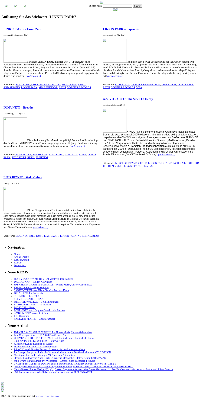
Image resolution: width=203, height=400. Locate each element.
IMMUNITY (71, 154)
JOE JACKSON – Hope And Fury (31, 287)
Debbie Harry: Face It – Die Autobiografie (35, 346)
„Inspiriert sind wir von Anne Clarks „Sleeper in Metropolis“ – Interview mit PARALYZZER (61, 358)
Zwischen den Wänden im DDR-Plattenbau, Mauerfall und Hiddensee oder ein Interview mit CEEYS (65, 363)
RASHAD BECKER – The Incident (32, 304)
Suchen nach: (95, 5)
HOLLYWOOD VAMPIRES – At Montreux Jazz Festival (43, 279)
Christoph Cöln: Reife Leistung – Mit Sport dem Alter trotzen (44, 355)
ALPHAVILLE (23, 154)
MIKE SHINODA (48, 87)
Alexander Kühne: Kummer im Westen (33, 343)
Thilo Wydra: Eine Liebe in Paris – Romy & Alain (39, 340)
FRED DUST (36, 235)
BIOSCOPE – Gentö (24, 307)
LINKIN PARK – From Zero (22, 29)
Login (47, 396)
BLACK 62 (121, 163)
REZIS (62, 87)
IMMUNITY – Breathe (18, 107)
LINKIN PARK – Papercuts (121, 29)
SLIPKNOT (42, 157)
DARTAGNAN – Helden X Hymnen (33, 281)
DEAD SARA (69, 84)
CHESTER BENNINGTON (46, 84)
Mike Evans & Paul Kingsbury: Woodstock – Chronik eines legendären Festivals (54, 360)
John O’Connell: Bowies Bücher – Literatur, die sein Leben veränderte (49, 349)
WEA (139, 87)
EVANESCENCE (137, 163)
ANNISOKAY (39, 154)
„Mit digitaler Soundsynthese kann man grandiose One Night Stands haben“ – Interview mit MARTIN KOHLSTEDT (73, 366)
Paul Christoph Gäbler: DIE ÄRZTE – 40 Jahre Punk (41, 335)
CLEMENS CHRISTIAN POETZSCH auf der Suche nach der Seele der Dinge (54, 338)
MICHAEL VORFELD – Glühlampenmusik (36, 301)
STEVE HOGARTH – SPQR (29, 299)
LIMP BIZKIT (168, 84)
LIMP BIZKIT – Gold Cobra (22, 177)
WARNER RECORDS (79, 87)
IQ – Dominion (21, 316)
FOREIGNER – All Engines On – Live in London (39, 310)
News (17, 254)
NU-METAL (84, 235)
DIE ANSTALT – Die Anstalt (29, 293)
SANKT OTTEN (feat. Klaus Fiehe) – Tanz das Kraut (41, 290)
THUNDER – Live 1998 (26, 296)
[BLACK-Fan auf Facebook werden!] (117, 10)
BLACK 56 (22, 235)
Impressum (55, 396)
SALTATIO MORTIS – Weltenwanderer (34, 318)
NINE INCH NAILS (176, 163)
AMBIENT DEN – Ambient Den (31, 313)
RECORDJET (19, 157)
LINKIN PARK (29, 87)
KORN (82, 154)
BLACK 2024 (23, 84)
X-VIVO (148, 166)
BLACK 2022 (56, 154)
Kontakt (18, 262)
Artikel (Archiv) (22, 257)
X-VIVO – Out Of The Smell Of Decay (128, 99)
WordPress (39, 396)
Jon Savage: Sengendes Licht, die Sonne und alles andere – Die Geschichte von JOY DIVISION (62, 352)
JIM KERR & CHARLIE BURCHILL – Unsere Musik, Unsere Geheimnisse (53, 284)
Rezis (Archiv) (21, 259)
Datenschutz (20, 265)
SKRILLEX (123, 166)
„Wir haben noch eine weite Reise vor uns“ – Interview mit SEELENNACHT (53, 372)
